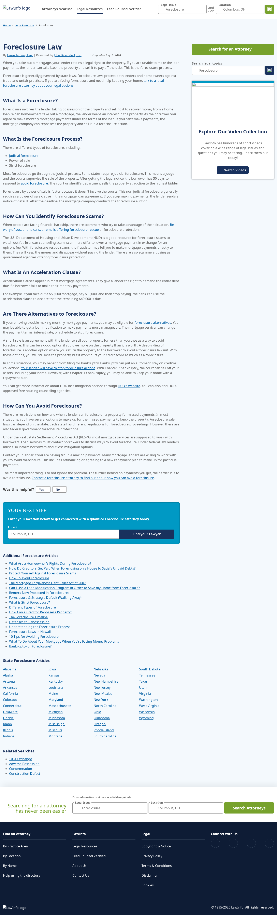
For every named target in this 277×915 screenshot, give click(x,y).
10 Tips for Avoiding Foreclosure (34, 636)
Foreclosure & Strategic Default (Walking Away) (45, 597)
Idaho (7, 724)
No (58, 489)
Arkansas (10, 687)
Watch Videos (235, 170)
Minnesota (56, 718)
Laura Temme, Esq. (20, 55)
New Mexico (103, 693)
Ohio (97, 712)
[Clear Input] (202, 9)
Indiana (9, 736)
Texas (143, 681)
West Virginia (149, 706)
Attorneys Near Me (57, 9)
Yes (41, 489)
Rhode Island (104, 730)
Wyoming (146, 718)
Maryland (55, 699)
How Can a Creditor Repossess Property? (40, 612)
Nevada (99, 675)
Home (7, 25)
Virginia (145, 693)
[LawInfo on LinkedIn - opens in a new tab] (269, 843)
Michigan (55, 712)
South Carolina (105, 736)
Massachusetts (60, 706)
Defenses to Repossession (29, 622)
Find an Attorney (16, 834)
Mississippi (56, 724)
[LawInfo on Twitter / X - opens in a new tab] (233, 843)
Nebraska (101, 669)
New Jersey (102, 687)
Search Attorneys (249, 808)
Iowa (52, 669)
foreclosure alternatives (152, 322)
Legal (146, 834)
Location (14, 527)
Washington (148, 699)
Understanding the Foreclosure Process (39, 627)
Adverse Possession (24, 764)
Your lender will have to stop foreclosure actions (58, 368)
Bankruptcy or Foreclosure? (30, 646)
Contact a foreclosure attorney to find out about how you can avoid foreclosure (93, 478)
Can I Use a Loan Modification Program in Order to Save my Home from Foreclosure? (74, 588)
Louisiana (55, 687)
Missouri (55, 730)
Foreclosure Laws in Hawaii (30, 631)
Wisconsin (147, 712)
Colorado (10, 699)
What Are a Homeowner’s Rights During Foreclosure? (50, 563)
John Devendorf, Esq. (68, 55)
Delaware (10, 712)
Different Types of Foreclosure (32, 607)
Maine (53, 693)
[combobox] (182, 9)
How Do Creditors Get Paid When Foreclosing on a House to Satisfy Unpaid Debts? (72, 568)
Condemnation (20, 768)
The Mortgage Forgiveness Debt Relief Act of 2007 (47, 583)
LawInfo (79, 834)
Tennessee (147, 675)
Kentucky (55, 681)
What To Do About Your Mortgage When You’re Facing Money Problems (64, 641)
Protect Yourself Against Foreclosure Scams (42, 573)
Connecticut (12, 706)
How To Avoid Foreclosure (29, 578)
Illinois (8, 730)
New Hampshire (106, 681)
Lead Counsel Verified (124, 9)
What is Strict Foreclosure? (29, 602)
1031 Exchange (20, 759)
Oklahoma (102, 718)
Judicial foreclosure (24, 155)
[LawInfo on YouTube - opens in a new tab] (251, 843)
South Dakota (149, 669)
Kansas (53, 675)
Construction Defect (24, 773)
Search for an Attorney (230, 49)
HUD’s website (129, 386)
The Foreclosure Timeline (28, 617)
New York (101, 699)
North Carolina (105, 706)
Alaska (8, 675)
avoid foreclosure (34, 183)
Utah (143, 687)
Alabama (9, 669)
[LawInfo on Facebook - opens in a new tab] (215, 843)
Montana (55, 736)
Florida (8, 718)
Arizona (9, 681)
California (10, 693)
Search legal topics (207, 63)
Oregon (100, 724)
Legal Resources (90, 8)
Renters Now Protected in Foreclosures (39, 592)
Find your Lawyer (147, 534)
